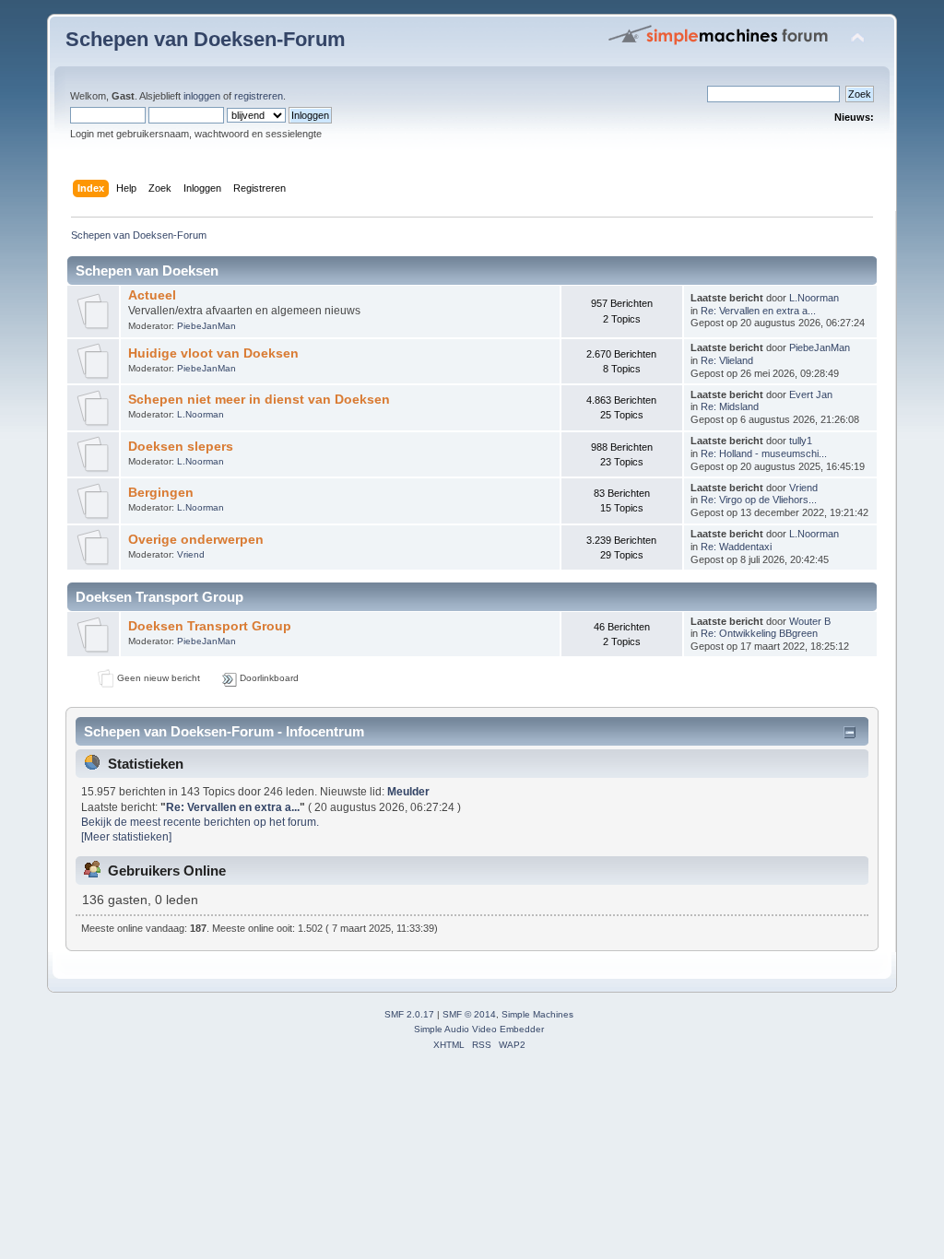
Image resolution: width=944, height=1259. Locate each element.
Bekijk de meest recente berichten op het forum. (200, 822)
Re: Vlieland (727, 360)
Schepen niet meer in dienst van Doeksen (259, 399)
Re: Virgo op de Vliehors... (759, 499)
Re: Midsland (730, 406)
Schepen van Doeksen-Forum (205, 39)
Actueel (152, 295)
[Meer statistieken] (126, 836)
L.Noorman (814, 297)
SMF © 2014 (469, 1014)
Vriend (803, 487)
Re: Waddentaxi (736, 546)
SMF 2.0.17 (409, 1014)
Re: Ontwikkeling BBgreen (759, 633)
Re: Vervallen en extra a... (758, 310)
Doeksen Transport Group (209, 626)
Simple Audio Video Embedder (479, 1029)
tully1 (800, 440)
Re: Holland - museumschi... (764, 453)
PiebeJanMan (206, 326)
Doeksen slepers (180, 446)
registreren (258, 95)
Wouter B (810, 621)
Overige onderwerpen (196, 540)
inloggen (201, 95)
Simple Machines (537, 1014)
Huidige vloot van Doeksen (213, 353)
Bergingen (161, 493)
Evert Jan (810, 394)
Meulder (408, 791)
